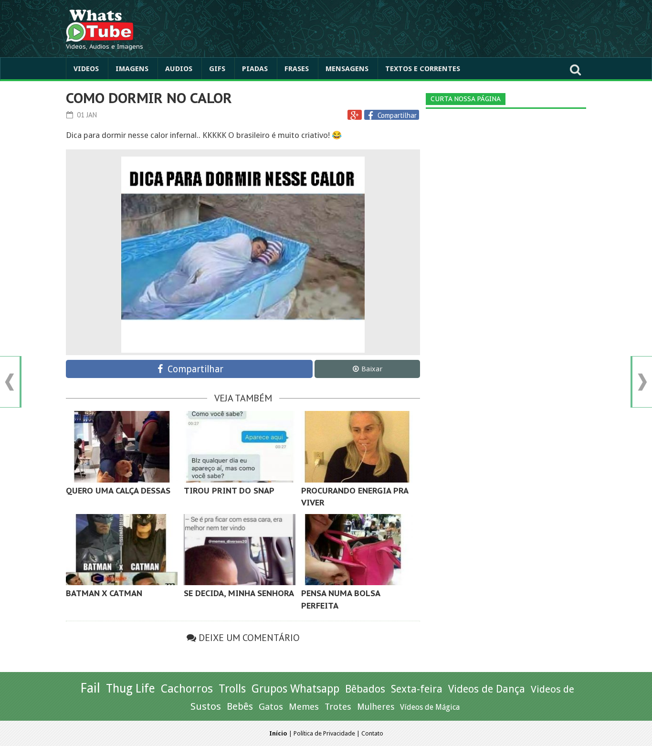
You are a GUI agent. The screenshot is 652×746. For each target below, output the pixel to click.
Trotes (338, 707)
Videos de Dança (486, 689)
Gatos (271, 706)
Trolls (232, 688)
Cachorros (187, 688)
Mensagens (347, 68)
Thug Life (130, 688)
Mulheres (375, 707)
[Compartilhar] (372, 115)
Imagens (132, 68)
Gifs (217, 68)
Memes (304, 706)
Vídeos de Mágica (430, 707)
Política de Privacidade (324, 733)
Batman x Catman (104, 593)
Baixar (371, 369)
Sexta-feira (416, 689)
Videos (86, 68)
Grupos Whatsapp (295, 689)
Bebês (240, 706)
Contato (372, 733)
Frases (296, 68)
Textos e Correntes (422, 68)
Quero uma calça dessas (118, 490)
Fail (90, 688)
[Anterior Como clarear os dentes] (9, 382)
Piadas (255, 68)
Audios (178, 68)
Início (278, 733)
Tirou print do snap (229, 490)
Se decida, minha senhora (239, 593)
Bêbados (365, 689)
